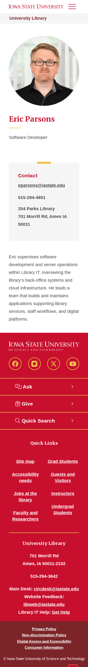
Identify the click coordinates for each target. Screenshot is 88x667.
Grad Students (63, 461)
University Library (28, 18)
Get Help (61, 612)
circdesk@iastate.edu (56, 588)
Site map (25, 461)
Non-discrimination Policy (44, 635)
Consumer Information (44, 647)
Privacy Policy (44, 629)
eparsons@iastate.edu (41, 185)
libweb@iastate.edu (44, 604)
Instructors (62, 493)
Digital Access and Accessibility (44, 641)
